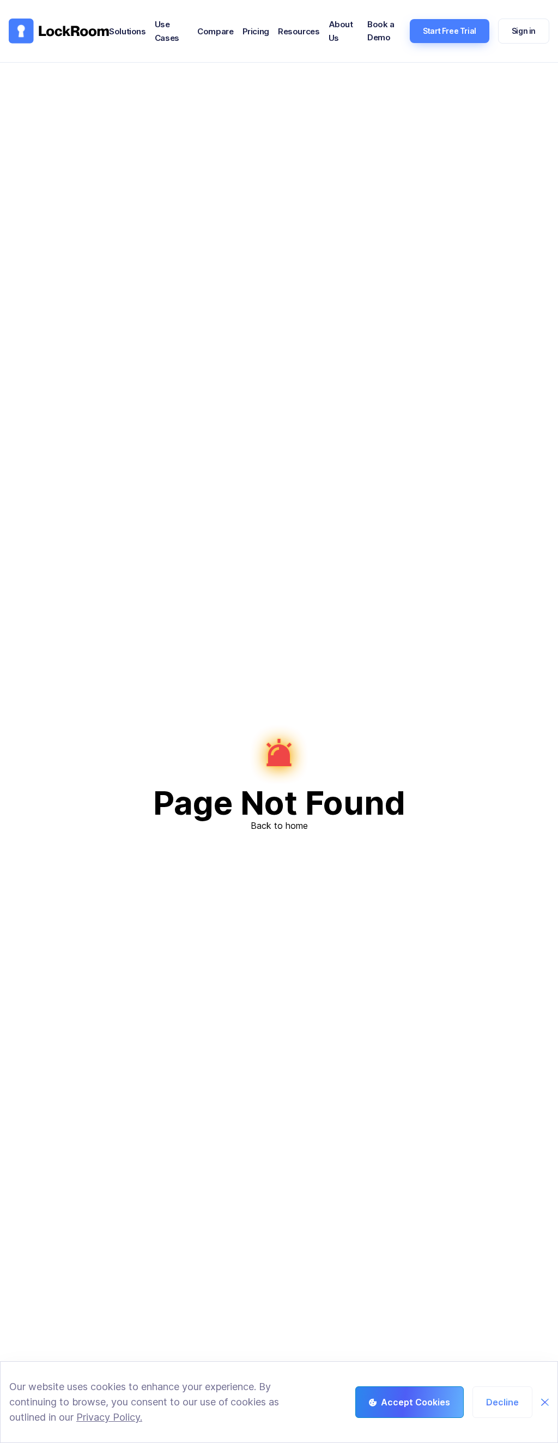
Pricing (255, 31)
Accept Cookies (415, 1402)
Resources (299, 31)
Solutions (127, 31)
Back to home (279, 825)
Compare (215, 31)
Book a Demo (381, 31)
